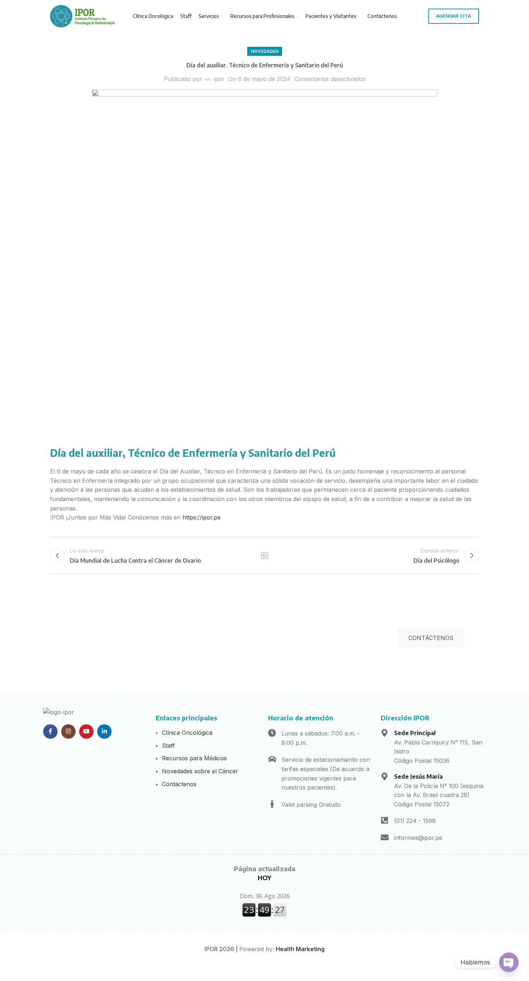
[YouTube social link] (86, 731)
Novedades (265, 51)
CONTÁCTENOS (430, 638)
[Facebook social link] (50, 731)
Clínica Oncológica (187, 732)
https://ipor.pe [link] (201, 517)
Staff (168, 745)
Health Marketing (300, 949)
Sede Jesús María (418, 776)
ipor (219, 78)
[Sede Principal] (385, 733)
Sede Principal (415, 733)
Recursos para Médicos (194, 758)
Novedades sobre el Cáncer (200, 771)
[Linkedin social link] (104, 731)
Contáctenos (179, 784)
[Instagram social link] (68, 731)
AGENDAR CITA (453, 16)
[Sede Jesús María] (385, 776)
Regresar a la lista (265, 555)
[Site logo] (82, 15)
